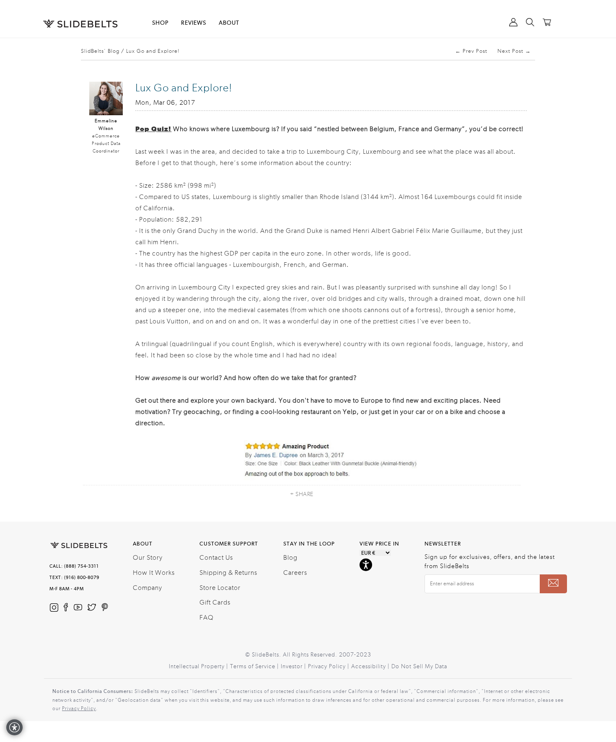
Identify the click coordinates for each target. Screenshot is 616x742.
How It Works (154, 572)
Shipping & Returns (228, 572)
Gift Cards (214, 602)
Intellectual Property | (199, 667)
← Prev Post (471, 51)
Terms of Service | (255, 667)
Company (147, 587)
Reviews (193, 23)
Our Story (148, 557)
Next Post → (514, 51)
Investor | (294, 667)
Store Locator (220, 587)
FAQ (206, 617)
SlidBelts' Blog (100, 51)
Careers (295, 572)
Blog (290, 557)
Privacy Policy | (329, 667)
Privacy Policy (79, 708)
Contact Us (216, 557)
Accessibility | (371, 667)
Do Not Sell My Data (419, 667)
